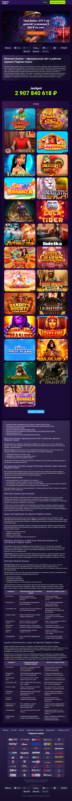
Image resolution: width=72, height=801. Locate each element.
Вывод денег (50, 730)
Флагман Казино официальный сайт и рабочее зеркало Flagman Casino (28, 424)
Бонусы (21, 730)
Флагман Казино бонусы (13, 433)
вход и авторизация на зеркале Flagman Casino (20, 429)
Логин (45, 2)
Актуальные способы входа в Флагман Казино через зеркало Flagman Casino (30, 426)
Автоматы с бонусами (36, 411)
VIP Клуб (14, 730)
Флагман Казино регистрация (15, 428)
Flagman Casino (5, 2)
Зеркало (5, 730)
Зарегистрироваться (57, 2)
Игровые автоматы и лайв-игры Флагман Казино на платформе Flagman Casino (30, 431)
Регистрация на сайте (36, 33)
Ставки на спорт (63, 730)
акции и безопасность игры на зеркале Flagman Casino (23, 434)
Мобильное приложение (35, 730)
